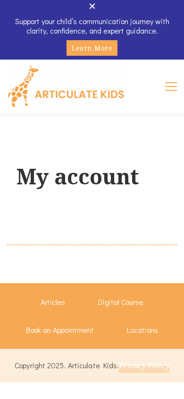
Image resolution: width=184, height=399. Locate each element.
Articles (53, 302)
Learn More (92, 47)
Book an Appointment (60, 330)
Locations (142, 330)
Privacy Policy (144, 365)
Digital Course (120, 302)
